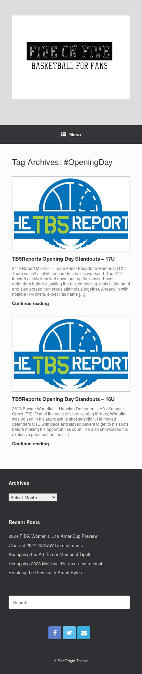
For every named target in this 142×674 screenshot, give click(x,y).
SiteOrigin (66, 660)
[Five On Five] (71, 57)
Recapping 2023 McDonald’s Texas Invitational (55, 563)
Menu (75, 134)
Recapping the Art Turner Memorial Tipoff (49, 554)
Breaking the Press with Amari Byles (45, 572)
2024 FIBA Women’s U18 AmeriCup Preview (53, 536)
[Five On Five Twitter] (69, 632)
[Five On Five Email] (83, 632)
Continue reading (31, 303)
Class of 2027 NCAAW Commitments (46, 545)
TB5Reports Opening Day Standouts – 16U (63, 399)
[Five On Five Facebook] (54, 632)
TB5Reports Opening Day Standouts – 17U (63, 258)
